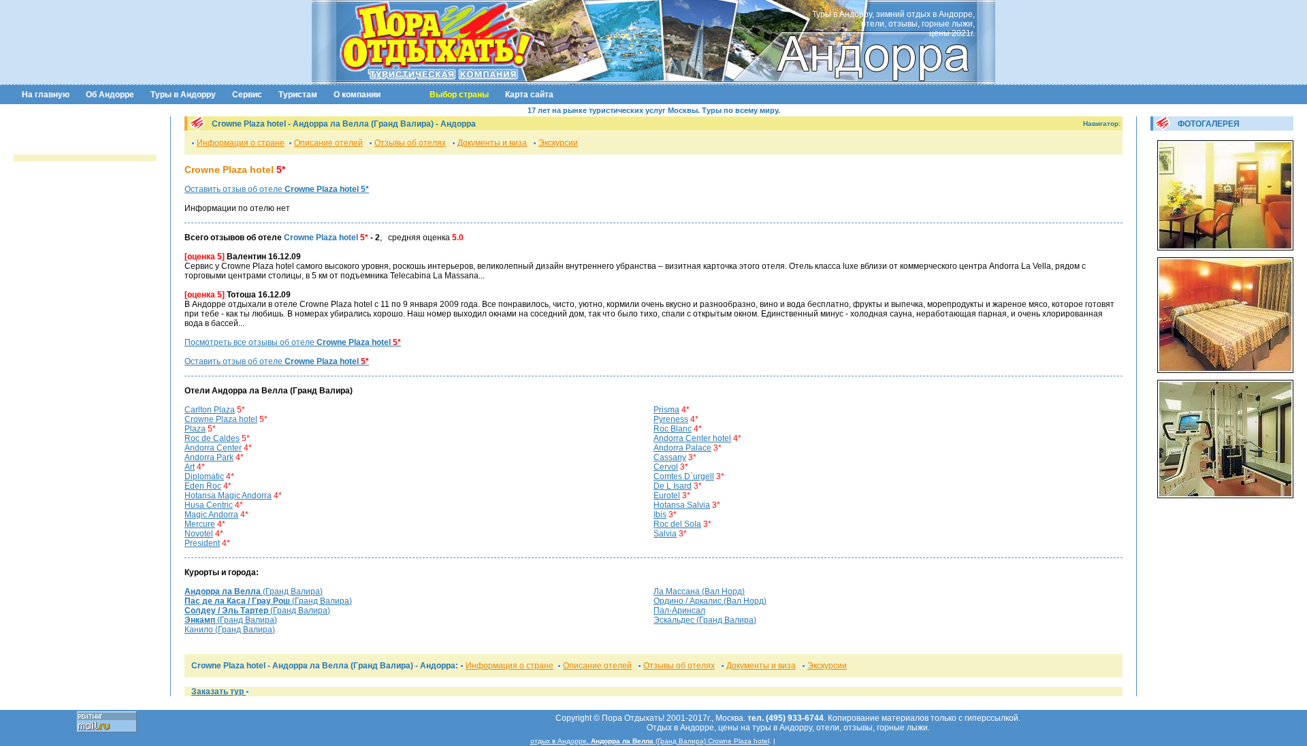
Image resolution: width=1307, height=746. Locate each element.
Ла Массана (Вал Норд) (699, 591)
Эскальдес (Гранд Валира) (705, 620)
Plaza (195, 429)
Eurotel (667, 495)
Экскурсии (558, 143)
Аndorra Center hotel (692, 438)
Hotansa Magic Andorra (228, 495)
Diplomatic (204, 476)
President (202, 543)
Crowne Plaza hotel (220, 419)
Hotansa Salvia (682, 505)
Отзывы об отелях (410, 143)
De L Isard (673, 486)
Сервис (247, 94)
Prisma (666, 410)
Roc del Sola (677, 524)
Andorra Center (213, 448)
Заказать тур (218, 691)
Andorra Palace (682, 448)
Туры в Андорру (183, 94)
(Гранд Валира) (253, 591)
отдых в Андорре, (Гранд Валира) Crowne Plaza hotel (649, 741)
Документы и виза (492, 143)
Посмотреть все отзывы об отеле (292, 342)
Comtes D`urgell (684, 476)
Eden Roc (202, 486)
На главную (45, 94)
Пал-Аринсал (679, 610)
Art (189, 467)
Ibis (660, 514)
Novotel (198, 533)
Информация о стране (241, 143)
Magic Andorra (211, 514)
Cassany (670, 457)
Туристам (297, 94)
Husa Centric (208, 505)
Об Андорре (110, 94)
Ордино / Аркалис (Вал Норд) (710, 601)
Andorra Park (208, 457)
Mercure (199, 524)
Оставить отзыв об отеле (276, 189)
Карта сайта (529, 94)
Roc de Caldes (212, 438)
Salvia (665, 533)
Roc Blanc (673, 429)
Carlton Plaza (209, 410)
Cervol (666, 467)
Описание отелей (328, 143)
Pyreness (671, 419)
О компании (357, 94)
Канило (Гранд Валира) (229, 629)
